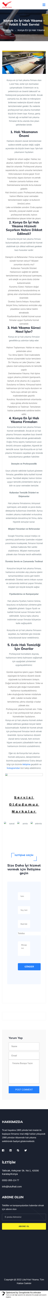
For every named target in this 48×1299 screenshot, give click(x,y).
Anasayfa (9, 30)
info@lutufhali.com (12, 1186)
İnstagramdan (13, 768)
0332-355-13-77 (10, 1180)
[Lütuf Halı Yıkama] (7, 4)
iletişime (26, 764)
